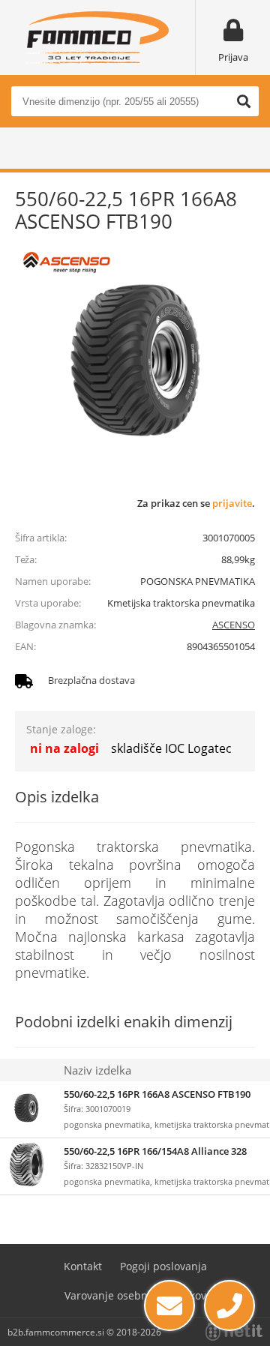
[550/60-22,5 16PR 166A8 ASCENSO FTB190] (135, 360)
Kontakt (83, 1266)
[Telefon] (229, 1305)
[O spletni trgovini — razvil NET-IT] (234, 1332)
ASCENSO (233, 624)
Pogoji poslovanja (163, 1266)
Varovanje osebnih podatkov (135, 1295)
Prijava (233, 57)
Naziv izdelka (97, 1070)
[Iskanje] (244, 101)
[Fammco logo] (97, 37)
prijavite (232, 503)
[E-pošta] (169, 1305)
